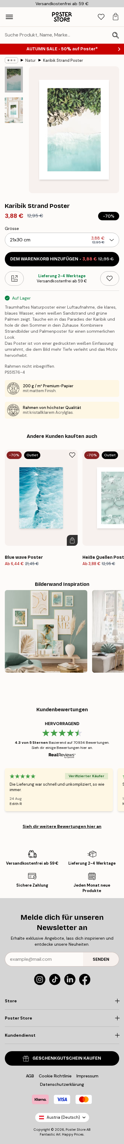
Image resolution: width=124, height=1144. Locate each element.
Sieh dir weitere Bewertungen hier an (62, 826)
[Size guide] (14, 278)
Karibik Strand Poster (63, 60)
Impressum (87, 1076)
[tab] (101, 17)
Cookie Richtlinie (55, 1076)
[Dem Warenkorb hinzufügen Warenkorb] (72, 540)
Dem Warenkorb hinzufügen (62, 259)
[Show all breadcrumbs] (11, 60)
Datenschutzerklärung (62, 1084)
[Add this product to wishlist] (109, 278)
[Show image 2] (14, 110)
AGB (30, 1076)
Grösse (12, 228)
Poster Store (75, 1129)
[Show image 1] (14, 80)
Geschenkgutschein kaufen (67, 1058)
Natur (30, 60)
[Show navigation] (9, 17)
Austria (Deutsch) (63, 1117)
